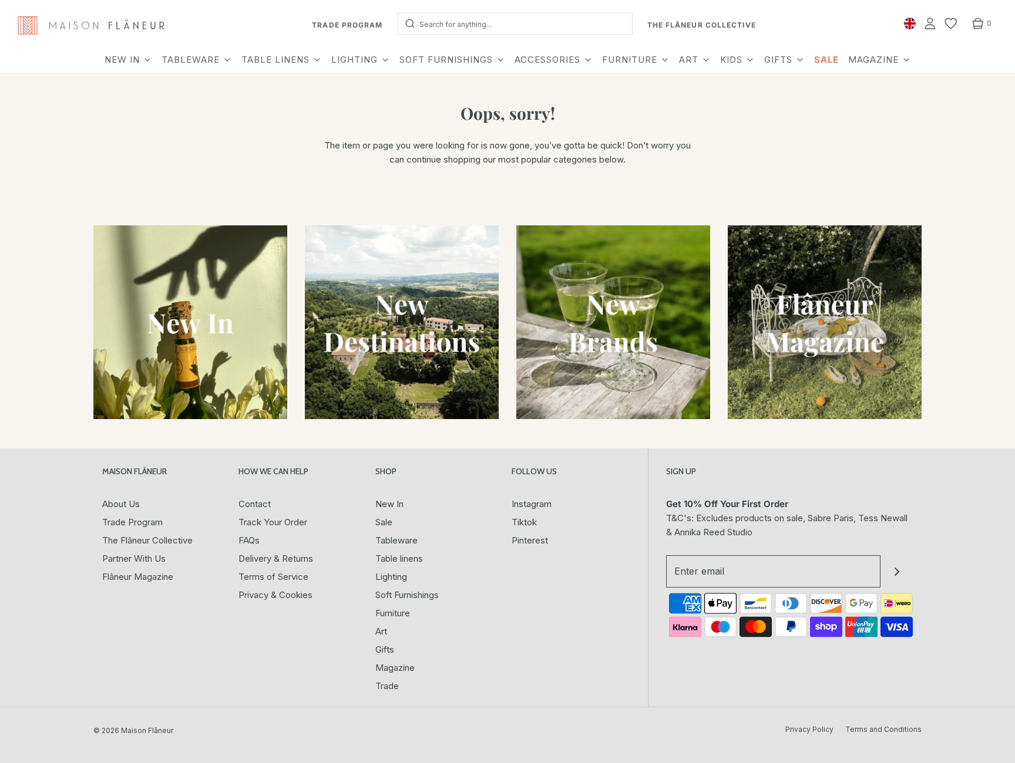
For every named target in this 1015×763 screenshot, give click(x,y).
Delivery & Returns (275, 558)
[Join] (896, 571)
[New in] (190, 322)
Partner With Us (134, 558)
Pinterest (530, 540)
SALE (826, 59)
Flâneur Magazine (137, 576)
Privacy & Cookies (275, 594)
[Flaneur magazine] (825, 322)
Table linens (399, 558)
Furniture (392, 613)
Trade (387, 685)
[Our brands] (613, 322)
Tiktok (524, 522)
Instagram (532, 503)
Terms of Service (273, 576)
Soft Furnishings (407, 594)
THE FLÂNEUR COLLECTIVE (701, 25)
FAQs (249, 540)
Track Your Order (272, 522)
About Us (121, 503)
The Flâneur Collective (147, 540)
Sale (383, 522)
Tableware (396, 540)
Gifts (384, 649)
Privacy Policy (809, 729)
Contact (254, 503)
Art (381, 631)
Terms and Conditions (883, 729)
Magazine (395, 667)
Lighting (391, 576)
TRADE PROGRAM (347, 25)
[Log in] (930, 23)
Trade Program (132, 522)
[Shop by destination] (402, 322)
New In (389, 503)
